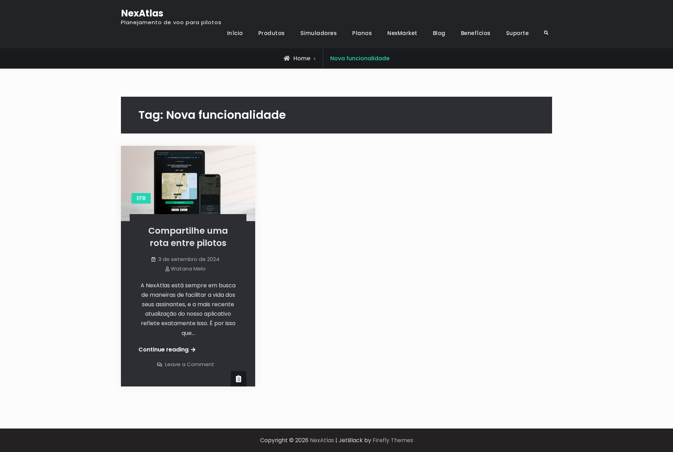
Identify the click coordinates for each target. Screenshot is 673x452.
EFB (141, 198)
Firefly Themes (393, 440)
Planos (362, 33)
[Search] (546, 33)
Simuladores (318, 33)
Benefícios (476, 33)
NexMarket (402, 33)
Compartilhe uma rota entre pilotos (188, 237)
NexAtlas (142, 13)
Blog (439, 33)
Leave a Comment (189, 364)
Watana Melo (188, 268)
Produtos (271, 33)
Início (235, 33)
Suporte (517, 33)
